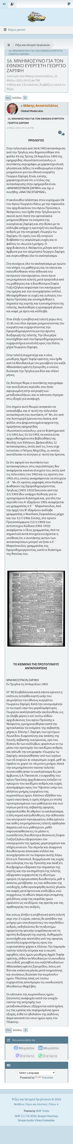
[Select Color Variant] (69, 4)
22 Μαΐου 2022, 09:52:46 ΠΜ (20, 128)
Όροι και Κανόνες (36, 1104)
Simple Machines (48, 1116)
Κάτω (8, 98)
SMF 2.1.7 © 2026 (25, 1116)
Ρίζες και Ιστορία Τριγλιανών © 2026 (36, 1099)
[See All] (8, 44)
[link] (24, 1048)
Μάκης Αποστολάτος (40, 105)
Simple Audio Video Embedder (36, 1120)
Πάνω (8, 1030)
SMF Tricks (42, 1110)
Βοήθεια (19, 1104)
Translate (47, 1077)
